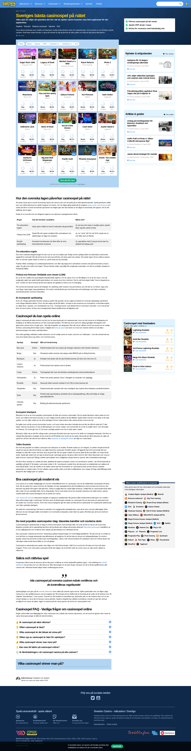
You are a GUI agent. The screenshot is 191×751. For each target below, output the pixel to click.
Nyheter (89, 4)
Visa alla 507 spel (67, 180)
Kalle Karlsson (81, 184)
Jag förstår (117, 746)
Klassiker (27, 26)
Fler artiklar (170, 114)
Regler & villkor (112, 724)
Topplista (19, 26)
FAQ (58, 26)
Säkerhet (52, 26)
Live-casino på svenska (25, 498)
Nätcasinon (24, 4)
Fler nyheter (169, 54)
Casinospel (53, 4)
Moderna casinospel (39, 26)
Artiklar (99, 4)
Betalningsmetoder (72, 4)
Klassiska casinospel (91, 527)
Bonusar (38, 4)
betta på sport (59, 328)
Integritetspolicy (99, 724)
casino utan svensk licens (97, 205)
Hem (17, 11)
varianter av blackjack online (62, 438)
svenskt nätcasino (46, 591)
